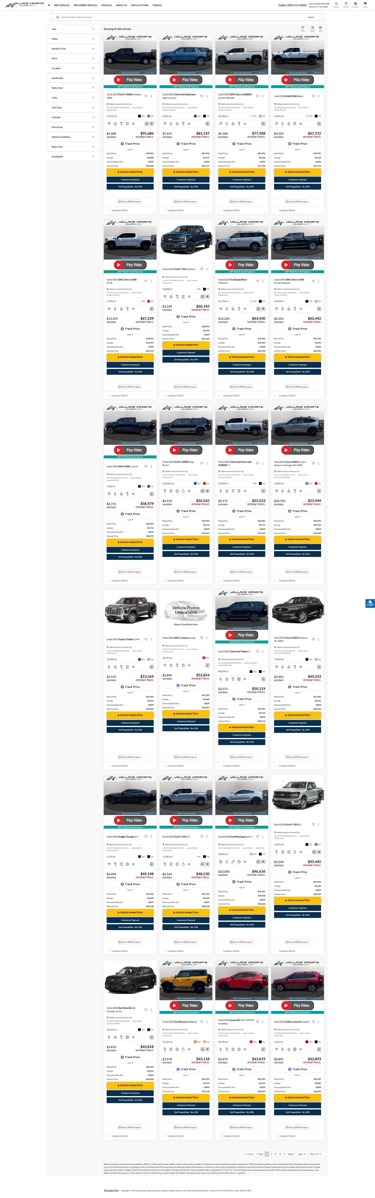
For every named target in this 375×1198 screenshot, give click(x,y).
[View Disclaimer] (133, 124)
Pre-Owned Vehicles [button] (85, 5)
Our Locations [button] (140, 5)
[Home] (49, 5)
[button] (154, 54)
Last (301, 1154)
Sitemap (150, 1191)
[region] (130, 159)
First (250, 1154)
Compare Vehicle (120, 210)
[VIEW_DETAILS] (186, 610)
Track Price (132, 143)
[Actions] (151, 96)
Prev (260, 1154)
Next (291, 1154)
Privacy (158, 1191)
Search (311, 17)
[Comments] (147, 124)
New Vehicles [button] (62, 5)
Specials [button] (106, 5)
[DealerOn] (111, 1190)
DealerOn (142, 1191)
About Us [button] (121, 5)
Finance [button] (157, 5)
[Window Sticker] (152, 124)
